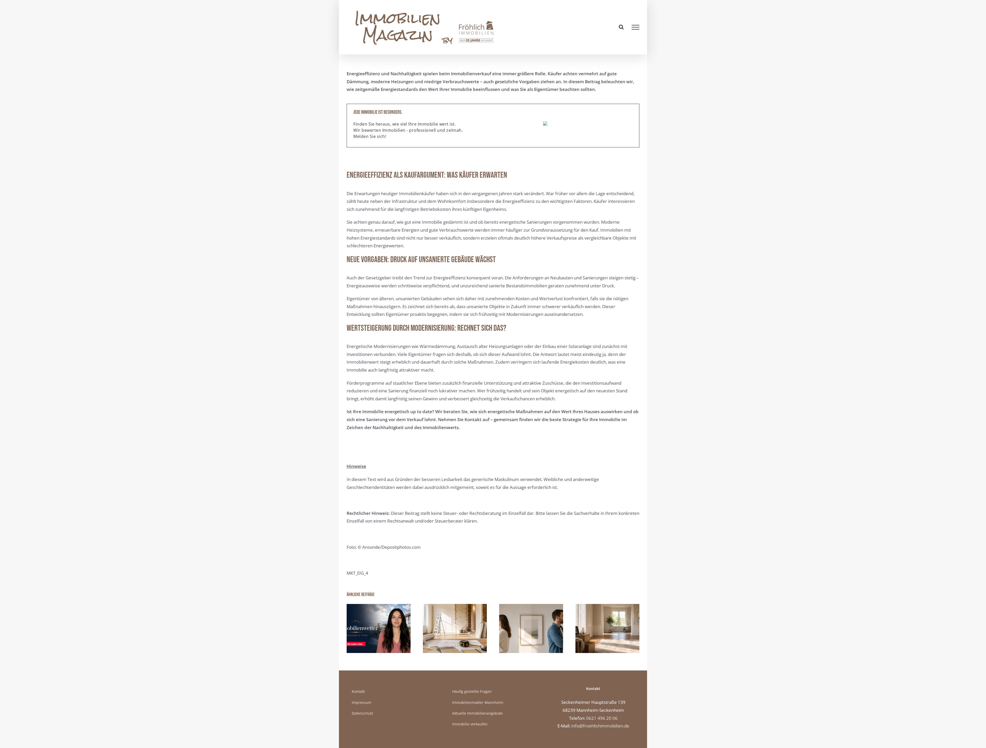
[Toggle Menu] (635, 27)
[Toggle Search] (621, 27)
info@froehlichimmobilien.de (600, 726)
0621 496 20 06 (602, 718)
